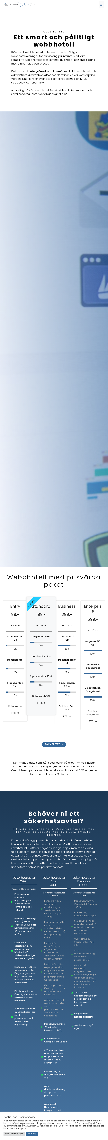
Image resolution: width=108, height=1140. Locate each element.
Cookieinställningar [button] (14, 1133)
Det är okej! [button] (32, 1134)
